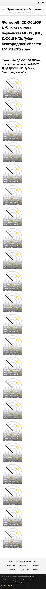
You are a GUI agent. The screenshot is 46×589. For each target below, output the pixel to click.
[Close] (44, 575)
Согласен (6, 586)
